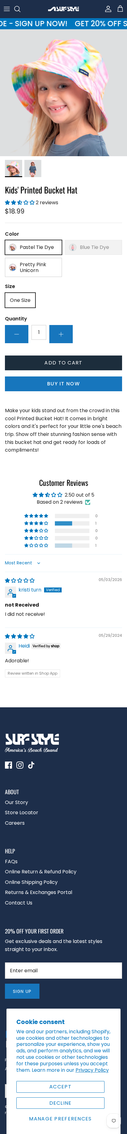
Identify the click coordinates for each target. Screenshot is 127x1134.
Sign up (22, 991)
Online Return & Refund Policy (40, 871)
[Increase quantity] (61, 334)
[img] (20, 580)
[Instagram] (19, 765)
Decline (60, 1103)
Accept (60, 1086)
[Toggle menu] (7, 9)
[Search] (20, 9)
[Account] (106, 9)
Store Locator (21, 812)
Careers (15, 823)
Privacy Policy (92, 1070)
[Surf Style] (63, 9)
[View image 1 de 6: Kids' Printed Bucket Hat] (13, 168)
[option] (63, 92)
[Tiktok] (31, 765)
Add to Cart (63, 362)
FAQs (11, 861)
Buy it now (63, 383)
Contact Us (18, 902)
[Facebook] (8, 765)
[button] (20, 202)
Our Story (16, 802)
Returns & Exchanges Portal (38, 892)
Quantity (16, 318)
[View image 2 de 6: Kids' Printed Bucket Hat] (33, 168)
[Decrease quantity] (16, 334)
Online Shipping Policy (31, 882)
